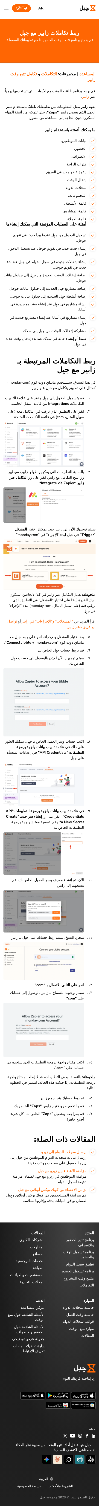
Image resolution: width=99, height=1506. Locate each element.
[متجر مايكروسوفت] (83, 1405)
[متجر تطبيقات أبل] (83, 1395)
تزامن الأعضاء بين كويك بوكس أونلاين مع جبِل (52, 1189)
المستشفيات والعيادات (27, 1274)
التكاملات (49, 74)
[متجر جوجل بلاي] (58, 1395)
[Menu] (6, 8)
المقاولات (37, 1247)
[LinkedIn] (94, 1436)
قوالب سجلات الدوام (78, 1321)
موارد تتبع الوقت (81, 1328)
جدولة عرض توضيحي (28, 1338)
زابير (85, 96)
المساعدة (87, 74)
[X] (65, 1436)
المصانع (38, 1254)
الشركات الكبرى (31, 1239)
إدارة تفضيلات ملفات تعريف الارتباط (28, 1349)
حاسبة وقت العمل (80, 1314)
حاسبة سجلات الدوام (78, 1307)
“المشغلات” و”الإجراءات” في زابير (47, 621)
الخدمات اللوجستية (30, 1260)
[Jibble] (84, 8)
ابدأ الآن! (21, 8)
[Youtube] (73, 1436)
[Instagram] (80, 1436)
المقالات (87, 1335)
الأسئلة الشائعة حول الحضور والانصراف (29, 1329)
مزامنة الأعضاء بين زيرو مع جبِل (62, 1170)
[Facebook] (87, 1436)
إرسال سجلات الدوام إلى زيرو (63, 1152)
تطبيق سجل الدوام (80, 1264)
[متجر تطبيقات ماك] (32, 1395)
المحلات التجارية (32, 1282)
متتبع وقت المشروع (79, 1278)
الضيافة (38, 1268)
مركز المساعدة (32, 1307)
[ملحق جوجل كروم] (58, 1405)
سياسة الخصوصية (29, 1486)
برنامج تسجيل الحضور (77, 1271)
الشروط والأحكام (61, 1486)
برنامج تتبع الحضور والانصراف (80, 1242)
